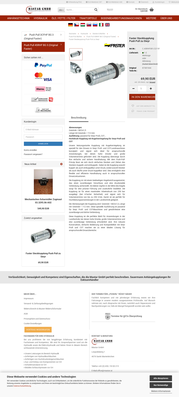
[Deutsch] (70, 24)
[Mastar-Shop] (39, 9)
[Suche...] (96, 9)
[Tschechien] (76, 24)
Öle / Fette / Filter (63, 18)
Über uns (166, 18)
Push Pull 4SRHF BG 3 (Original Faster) (41, 47)
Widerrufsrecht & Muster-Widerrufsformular (42, 309)
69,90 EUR (43, 262)
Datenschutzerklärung (22, 386)
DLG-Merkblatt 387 (95, 2)
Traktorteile (88, 18)
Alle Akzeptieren (161, 378)
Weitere (151, 18)
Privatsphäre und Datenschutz (37, 319)
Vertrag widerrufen (38, 330)
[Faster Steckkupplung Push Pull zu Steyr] (105, 74)
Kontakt (131, 2)
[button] (143, 2)
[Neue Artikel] (61, 164)
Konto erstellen (30, 150)
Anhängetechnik (18, 18)
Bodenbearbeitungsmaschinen (121, 18)
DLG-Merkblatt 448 (115, 2)
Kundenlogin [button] (159, 2)
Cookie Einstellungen (33, 323)
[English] (107, 24)
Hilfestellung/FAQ (75, 2)
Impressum (29, 298)
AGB (26, 314)
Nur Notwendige (161, 385)
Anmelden (43, 144)
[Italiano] (101, 24)
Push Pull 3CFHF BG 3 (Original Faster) (39, 36)
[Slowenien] (95, 24)
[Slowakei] (89, 24)
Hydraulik (40, 18)
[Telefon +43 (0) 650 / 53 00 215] (110, 9)
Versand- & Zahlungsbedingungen (38, 303)
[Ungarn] (83, 24)
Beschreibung (78, 117)
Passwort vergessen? (33, 154)
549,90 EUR (43, 208)
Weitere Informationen (160, 391)
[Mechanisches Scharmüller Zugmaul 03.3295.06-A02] (43, 181)
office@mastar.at (104, 370)
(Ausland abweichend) (150, 64)
